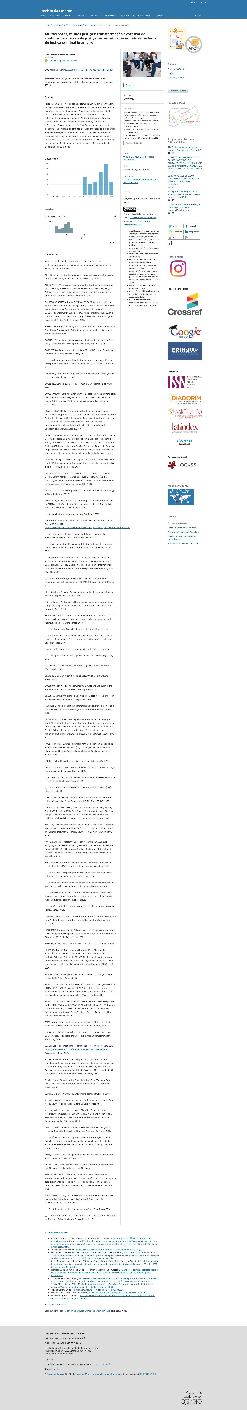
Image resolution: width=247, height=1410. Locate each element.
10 (61, 1304)
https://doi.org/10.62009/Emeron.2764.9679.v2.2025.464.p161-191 (81, 69)
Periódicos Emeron (142, 15)
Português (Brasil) (176, 69)
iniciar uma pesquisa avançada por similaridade (87, 1310)
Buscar (200, 15)
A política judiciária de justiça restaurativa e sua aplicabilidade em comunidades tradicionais (104, 1262)
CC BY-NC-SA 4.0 (148, 1374)
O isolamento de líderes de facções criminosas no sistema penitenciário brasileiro (184, 207)
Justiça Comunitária (83, 1289)
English (171, 73)
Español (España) (176, 77)
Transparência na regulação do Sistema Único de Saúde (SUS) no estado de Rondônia (184, 194)
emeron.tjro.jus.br (102, 1364)
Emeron (159, 15)
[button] (176, 226)
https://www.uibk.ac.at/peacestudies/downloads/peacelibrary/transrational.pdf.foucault (87, 527)
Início (47, 25)
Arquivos (57, 25)
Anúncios (69, 15)
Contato (125, 15)
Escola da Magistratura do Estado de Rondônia (98, 1374)
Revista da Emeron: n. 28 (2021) (130, 1249)
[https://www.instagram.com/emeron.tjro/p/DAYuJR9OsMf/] (178, 276)
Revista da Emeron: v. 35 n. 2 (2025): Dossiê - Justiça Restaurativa (83, 1258)
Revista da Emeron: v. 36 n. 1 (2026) (68, 1298)
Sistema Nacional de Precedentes (182, 527)
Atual (43, 15)
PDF (129, 85)
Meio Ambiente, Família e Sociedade (183, 543)
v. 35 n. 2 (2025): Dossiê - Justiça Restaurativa (83, 25)
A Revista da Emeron (55, 1374)
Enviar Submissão (178, 90)
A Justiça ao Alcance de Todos (103, 1292)
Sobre (81, 15)
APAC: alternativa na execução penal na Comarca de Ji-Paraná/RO (184, 148)
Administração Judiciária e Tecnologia (183, 532)
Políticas (95, 15)
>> (66, 1304)
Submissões (111, 15)
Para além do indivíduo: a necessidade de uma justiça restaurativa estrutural (117, 1295)
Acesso (203, 2)
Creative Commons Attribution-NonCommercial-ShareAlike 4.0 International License (140, 221)
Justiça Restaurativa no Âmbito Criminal (94, 1249)
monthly (112, 242)
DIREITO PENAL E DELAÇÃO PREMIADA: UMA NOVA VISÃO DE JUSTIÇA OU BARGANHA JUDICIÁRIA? (183, 180)
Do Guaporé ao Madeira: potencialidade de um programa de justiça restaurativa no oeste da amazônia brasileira (105, 1255)
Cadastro (193, 2)
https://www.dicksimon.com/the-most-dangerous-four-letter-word (76, 1049)
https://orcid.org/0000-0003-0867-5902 (63, 61)
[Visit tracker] (181, 504)
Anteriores (55, 15)
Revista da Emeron (56, 10)
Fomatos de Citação (134, 143)
